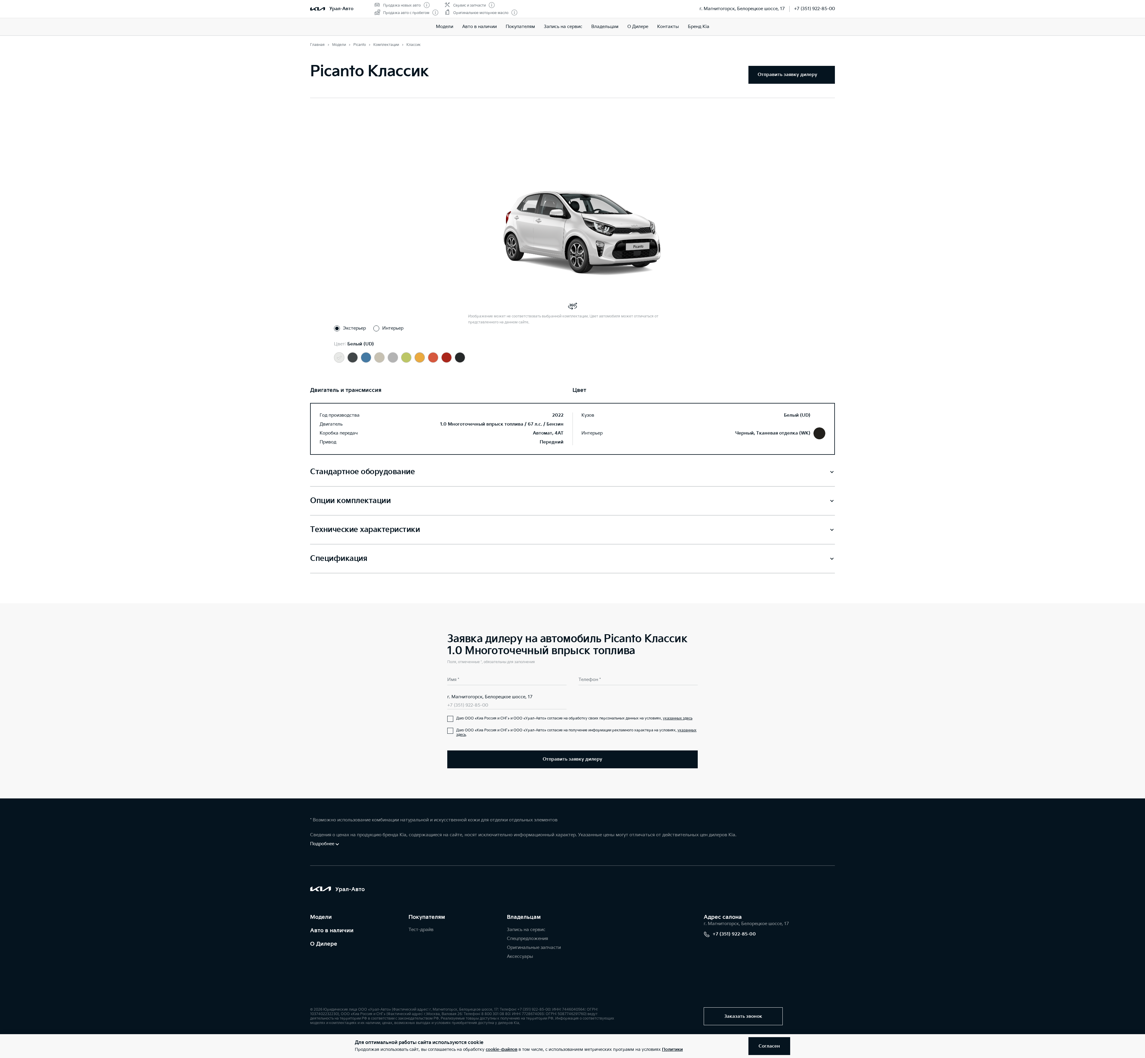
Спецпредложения (527, 938)
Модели (444, 27)
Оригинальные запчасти (534, 947)
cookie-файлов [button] (501, 1049)
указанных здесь (677, 718)
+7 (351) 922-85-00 (814, 9)
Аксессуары (520, 956)
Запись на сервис (563, 27)
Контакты (668, 27)
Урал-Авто (341, 9)
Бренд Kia (698, 27)
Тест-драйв (421, 930)
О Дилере (637, 27)
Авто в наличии (479, 27)
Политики (672, 1049)
